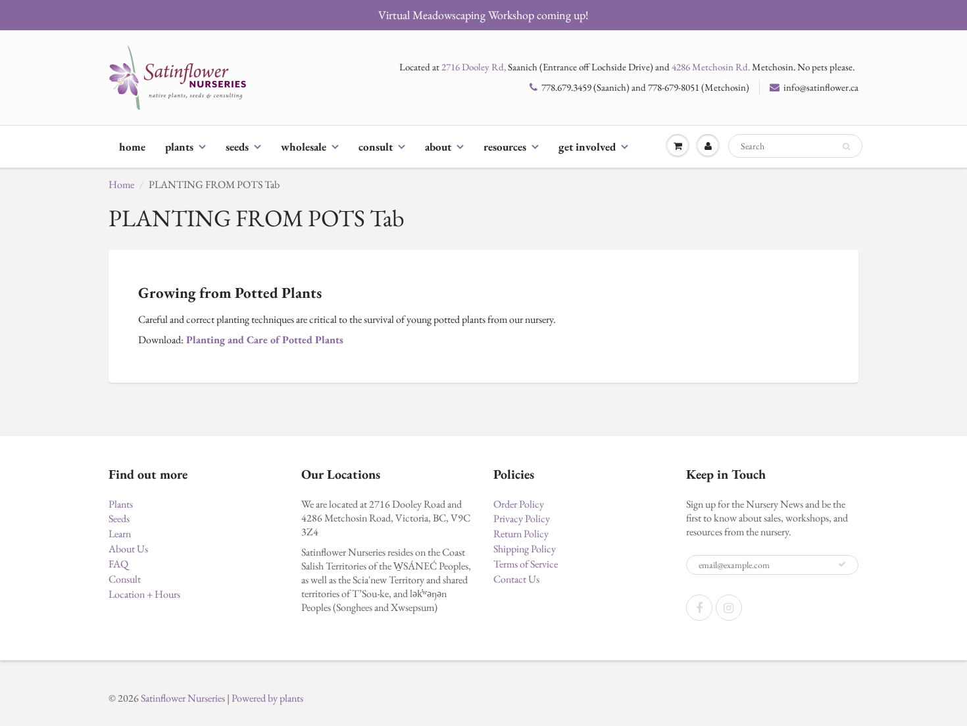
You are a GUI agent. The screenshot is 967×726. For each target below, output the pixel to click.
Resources (505, 146)
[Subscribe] (842, 564)
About (438, 146)
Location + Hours (144, 594)
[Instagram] (729, 607)
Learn (120, 534)
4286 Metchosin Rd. (711, 66)
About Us (128, 549)
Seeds (237, 146)
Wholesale (303, 146)
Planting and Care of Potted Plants (264, 340)
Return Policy (521, 534)
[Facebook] (699, 607)
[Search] (846, 146)
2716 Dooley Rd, (473, 66)
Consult (376, 146)
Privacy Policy (521, 518)
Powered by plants (267, 698)
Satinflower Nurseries (183, 698)
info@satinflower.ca (820, 87)
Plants (179, 146)
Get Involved (587, 146)
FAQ (118, 564)
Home (132, 146)
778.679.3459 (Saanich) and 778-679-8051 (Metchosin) (645, 87)
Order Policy (518, 504)
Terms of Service (525, 564)
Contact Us (516, 579)
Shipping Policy (524, 549)
